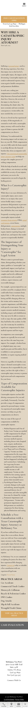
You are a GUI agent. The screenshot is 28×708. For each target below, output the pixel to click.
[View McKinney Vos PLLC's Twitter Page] (14, 684)
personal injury (14, 66)
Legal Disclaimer (9, 699)
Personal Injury (11, 575)
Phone (3, 705)
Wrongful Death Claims (11, 608)
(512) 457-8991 (11, 24)
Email (18, 705)
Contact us (10, 565)
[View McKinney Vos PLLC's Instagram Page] (18, 684)
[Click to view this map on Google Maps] (14, 649)
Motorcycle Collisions (10, 590)
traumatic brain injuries (9, 220)
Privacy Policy (19, 699)
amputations (15, 226)
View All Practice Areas (14, 614)
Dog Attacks (6, 600)
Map (11, 705)
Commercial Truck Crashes (12, 586)
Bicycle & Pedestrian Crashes (13, 593)
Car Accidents (7, 582)
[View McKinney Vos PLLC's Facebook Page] (10, 684)
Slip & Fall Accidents (10, 604)
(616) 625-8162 (14, 26)
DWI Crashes (6, 597)
